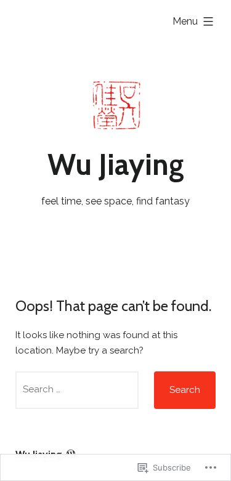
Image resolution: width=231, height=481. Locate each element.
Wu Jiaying (115, 164)
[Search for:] (77, 390)
